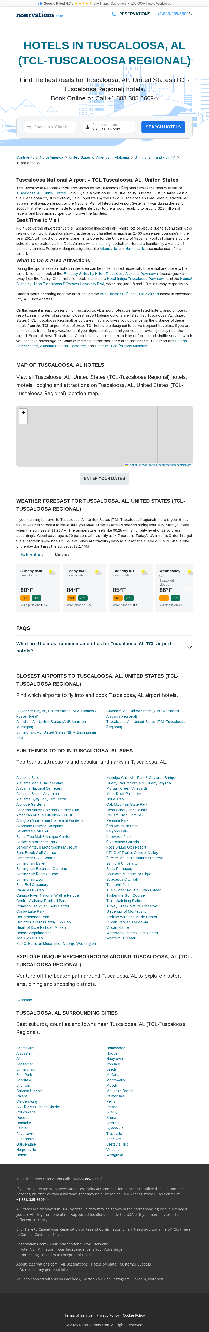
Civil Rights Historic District (38, 1107)
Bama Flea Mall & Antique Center (43, 837)
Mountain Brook (119, 1091)
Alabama (122, 157)
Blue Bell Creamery (32, 885)
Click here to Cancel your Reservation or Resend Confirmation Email (74, 1229)
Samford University (121, 863)
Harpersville (135, 249)
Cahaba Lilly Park (30, 890)
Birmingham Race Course (37, 874)
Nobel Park (115, 799)
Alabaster (24, 1053)
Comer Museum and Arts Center (42, 906)
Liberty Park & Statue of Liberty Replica (138, 783)
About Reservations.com (37, 1264)
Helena (22, 1155)
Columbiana (26, 1112)
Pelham (112, 1101)
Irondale (113, 1064)
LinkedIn (139, 1278)
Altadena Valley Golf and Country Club (47, 810)
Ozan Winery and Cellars (126, 810)
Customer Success (135, 1264)
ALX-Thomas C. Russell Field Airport (129, 294)
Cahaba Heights (29, 1091)
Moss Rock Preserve (123, 794)
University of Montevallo (126, 911)
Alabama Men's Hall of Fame (39, 783)
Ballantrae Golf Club (32, 831)
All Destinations (74, 1264)
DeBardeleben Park (32, 917)
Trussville (114, 1134)
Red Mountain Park (122, 826)
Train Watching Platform (126, 901)
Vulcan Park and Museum (127, 922)
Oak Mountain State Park (126, 804)
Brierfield (23, 1080)
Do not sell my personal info (44, 1269)
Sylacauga (114, 1128)
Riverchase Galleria (122, 842)
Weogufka (114, 1155)
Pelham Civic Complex (124, 815)
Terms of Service (78, 1315)
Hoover (112, 1053)
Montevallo (115, 1080)
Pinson (111, 1107)
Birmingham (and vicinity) (155, 157)
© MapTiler (146, 465)
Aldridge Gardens (30, 804)
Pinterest (155, 1278)
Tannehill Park (118, 885)
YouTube (103, 1278)
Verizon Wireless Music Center (132, 917)
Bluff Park (24, 1075)
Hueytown (114, 1059)
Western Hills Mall (121, 938)
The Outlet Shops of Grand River (133, 890)
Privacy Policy (107, 1315)
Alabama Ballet (28, 778)
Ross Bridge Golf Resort (126, 847)
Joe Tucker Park (30, 938)
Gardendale (26, 1144)
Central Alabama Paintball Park (41, 901)
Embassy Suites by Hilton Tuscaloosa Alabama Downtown (110, 274)
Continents (25, 157)
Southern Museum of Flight (128, 874)
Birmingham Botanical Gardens (41, 869)
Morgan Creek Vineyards (127, 788)
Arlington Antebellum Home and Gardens (49, 820)
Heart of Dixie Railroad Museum (121, 346)
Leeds (111, 1069)
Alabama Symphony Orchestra (41, 799)
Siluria (111, 1117)
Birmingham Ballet (30, 863)
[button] (23, 412)
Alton (20, 1059)
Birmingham (25, 1069)
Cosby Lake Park (30, 911)
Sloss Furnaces (119, 869)
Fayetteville (26, 1134)
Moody (112, 1085)
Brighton (23, 1085)
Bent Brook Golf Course (36, 853)
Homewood (115, 1048)
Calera (21, 1096)
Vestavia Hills (117, 1144)
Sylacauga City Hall (122, 879)
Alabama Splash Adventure (38, 794)
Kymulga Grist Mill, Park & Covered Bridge (140, 778)
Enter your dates (104, 478)
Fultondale (25, 1139)
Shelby (111, 1112)
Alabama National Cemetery (63, 346)
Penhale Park (117, 820)
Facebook (72, 1278)
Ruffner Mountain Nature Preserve (134, 858)
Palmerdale (115, 1096)
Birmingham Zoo (29, 879)
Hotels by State (103, 1264)
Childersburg (26, 1101)
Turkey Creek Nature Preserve (132, 906)
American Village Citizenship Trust (44, 815)
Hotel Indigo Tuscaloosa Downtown (136, 279)
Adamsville (108, 249)
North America (51, 157)
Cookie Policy (134, 1315)
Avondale (24, 1000)
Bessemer (24, 1064)
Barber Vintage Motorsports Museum (46, 847)
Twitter (88, 1278)
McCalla (113, 1075)
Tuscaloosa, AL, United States (41, 193)
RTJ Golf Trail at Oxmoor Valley (132, 853)
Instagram (121, 1278)
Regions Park (117, 831)
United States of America (89, 157)
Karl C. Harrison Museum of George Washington (56, 943)
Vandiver (113, 1139)
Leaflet (132, 465)
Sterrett (112, 1123)
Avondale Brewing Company (39, 826)
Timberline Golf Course (125, 895)
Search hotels (163, 127)
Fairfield (23, 1128)
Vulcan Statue (117, 927)
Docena (23, 1117)
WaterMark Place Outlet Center (132, 933)
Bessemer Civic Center (35, 858)
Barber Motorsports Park (36, 842)
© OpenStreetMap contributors (172, 465)
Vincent (112, 1150)
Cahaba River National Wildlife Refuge (47, 895)
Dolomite (23, 1123)
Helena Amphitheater (33, 933)
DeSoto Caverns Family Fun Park (43, 922)
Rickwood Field (119, 837)
